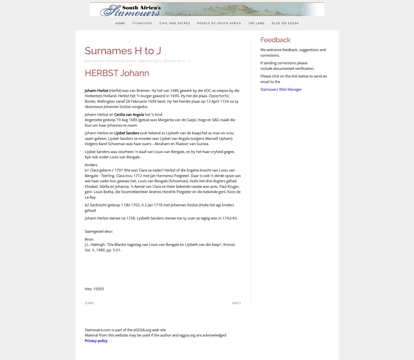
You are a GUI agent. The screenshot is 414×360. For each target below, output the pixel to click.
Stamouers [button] (142, 23)
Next (235, 303)
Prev (91, 303)
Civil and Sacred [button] (175, 23)
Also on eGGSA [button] (285, 23)
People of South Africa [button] (219, 23)
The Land (256, 23)
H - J (186, 61)
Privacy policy (96, 340)
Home (120, 23)
